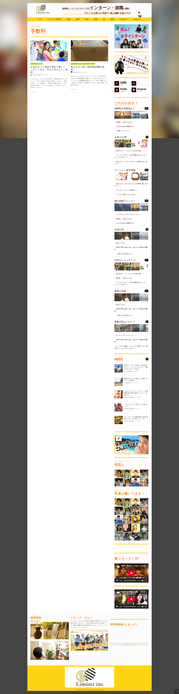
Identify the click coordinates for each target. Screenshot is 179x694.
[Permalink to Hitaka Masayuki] (144, 519)
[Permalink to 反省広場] (122, 236)
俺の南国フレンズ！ (124, 200)
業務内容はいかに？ (124, 321)
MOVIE (118, 359)
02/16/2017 (45, 75)
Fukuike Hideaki (129, 397)
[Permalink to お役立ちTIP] (122, 143)
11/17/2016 (135, 383)
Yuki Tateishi (37, 75)
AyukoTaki (76, 72)
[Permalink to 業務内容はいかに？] (122, 328)
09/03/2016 (138, 421)
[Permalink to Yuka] (136, 536)
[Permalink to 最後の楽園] (122, 297)
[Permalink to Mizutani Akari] (136, 519)
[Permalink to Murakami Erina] (144, 511)
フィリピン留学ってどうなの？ (126, 194)
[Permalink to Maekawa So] (127, 474)
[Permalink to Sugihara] (119, 474)
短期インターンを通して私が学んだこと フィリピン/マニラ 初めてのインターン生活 (136, 367)
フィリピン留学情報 (36, 63)
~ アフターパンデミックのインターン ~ (129, 214)
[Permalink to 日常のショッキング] (122, 266)
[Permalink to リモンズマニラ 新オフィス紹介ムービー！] (118, 407)
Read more (33, 92)
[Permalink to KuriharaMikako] (119, 528)
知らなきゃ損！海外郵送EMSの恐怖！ (88, 68)
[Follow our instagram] (134, 90)
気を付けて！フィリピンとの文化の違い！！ (130, 151)
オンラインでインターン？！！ (126, 335)
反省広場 (119, 229)
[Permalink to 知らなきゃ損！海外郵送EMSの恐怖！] (89, 51)
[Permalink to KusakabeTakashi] (119, 482)
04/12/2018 (135, 371)
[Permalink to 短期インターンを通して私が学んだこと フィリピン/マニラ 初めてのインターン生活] (118, 368)
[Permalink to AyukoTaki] (144, 474)
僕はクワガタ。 (121, 243)
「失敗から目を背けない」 (124, 254)
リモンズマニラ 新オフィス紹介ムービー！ (136, 405)
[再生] (117, 580)
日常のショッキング (89, 63)
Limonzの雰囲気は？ (124, 108)
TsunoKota (127, 383)
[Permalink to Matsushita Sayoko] (144, 482)
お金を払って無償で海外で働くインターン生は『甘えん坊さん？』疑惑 (49, 69)
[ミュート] (143, 580)
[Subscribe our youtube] (116, 90)
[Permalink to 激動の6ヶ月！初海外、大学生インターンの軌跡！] (118, 381)
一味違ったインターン (123, 131)
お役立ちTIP (120, 137)
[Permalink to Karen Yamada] (136, 528)
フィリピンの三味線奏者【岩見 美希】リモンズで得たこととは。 (136, 418)
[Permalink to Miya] (127, 482)
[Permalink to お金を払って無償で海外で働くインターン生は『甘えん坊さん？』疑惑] (49, 51)
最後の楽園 (120, 290)
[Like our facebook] (116, 83)
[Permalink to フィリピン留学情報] (122, 176)
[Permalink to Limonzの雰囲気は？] (122, 115)
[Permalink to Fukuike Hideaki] (136, 474)
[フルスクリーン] (146, 580)
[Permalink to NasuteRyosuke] (119, 536)
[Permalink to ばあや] (127, 528)
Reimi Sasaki (127, 371)
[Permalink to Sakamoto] (144, 528)
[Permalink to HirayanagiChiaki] (136, 511)
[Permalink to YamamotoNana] (144, 536)
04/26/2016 (83, 72)
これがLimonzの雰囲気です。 (125, 126)
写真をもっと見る (129, 644)
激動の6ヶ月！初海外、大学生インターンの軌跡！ (136, 379)
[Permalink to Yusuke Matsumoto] (136, 482)
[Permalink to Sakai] (127, 536)
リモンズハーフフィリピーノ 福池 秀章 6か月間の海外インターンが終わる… (136, 393)
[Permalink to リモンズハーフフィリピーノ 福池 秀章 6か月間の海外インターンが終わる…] (118, 394)
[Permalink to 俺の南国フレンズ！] (122, 207)
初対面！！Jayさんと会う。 (125, 122)
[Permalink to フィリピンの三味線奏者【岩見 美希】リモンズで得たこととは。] (118, 420)
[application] (131, 573)
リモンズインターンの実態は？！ (127, 190)
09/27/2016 (138, 397)
